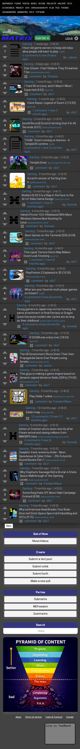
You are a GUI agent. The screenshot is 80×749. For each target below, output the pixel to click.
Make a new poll (40, 581)
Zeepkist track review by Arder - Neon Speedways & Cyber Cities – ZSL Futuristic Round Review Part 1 (45, 456)
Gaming (27, 44)
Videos (26, 4)
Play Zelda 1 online (41, 396)
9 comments (43, 299)
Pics (57, 8)
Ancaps (61, 4)
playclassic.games (63, 396)
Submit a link (40, 566)
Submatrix (40, 599)
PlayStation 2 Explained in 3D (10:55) (48, 272)
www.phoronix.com (38, 222)
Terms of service (33, 717)
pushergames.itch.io (59, 163)
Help (31, 12)
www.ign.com (62, 199)
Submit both (40, 573)
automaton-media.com (52, 321)
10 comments (47, 418)
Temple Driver (38, 162)
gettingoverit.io (38, 182)
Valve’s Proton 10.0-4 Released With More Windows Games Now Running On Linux (46, 218)
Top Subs (40, 12)
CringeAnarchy (39, 8)
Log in (69, 38)
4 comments (41, 326)
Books (41, 4)
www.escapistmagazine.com (53, 437)
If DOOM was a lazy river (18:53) (49, 337)
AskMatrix (22, 12)
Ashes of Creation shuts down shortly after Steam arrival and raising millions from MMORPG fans (46, 432)
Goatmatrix (40, 613)
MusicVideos (40, 540)
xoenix (48, 365)
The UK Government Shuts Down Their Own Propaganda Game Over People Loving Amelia (47, 358)
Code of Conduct (53, 717)
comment (35, 76)
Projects (51, 4)
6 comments (39, 57)
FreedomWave (62, 401)
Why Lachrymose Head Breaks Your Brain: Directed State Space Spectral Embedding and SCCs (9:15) (48, 513)
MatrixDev (7, 4)
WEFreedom (40, 606)
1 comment (45, 112)
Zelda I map (33, 412)
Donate (69, 717)
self (62, 52)
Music (34, 4)
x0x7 (51, 94)
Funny (17, 4)
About (18, 717)
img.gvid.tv (47, 412)
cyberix (72, 57)
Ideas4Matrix (9, 12)
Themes (65, 8)
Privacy (19, 8)
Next (8, 525)
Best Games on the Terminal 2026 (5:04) (50, 235)
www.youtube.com (40, 72)
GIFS (27, 8)
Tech (69, 4)
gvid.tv (49, 90)
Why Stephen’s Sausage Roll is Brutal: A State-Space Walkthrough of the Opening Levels (48, 476)
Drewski (53, 76)
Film (51, 8)
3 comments (37, 442)
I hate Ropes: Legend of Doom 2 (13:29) (51, 102)
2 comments (43, 149)
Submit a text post (40, 559)
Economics (8, 8)
